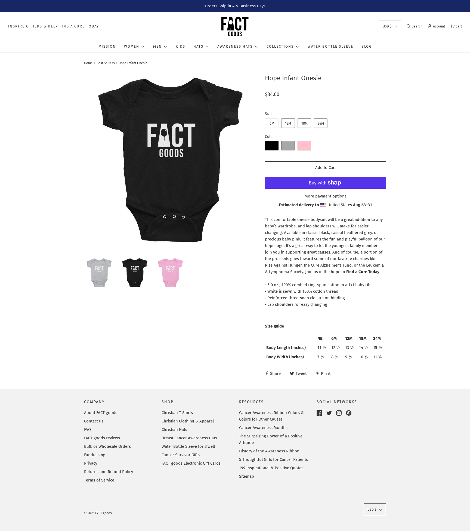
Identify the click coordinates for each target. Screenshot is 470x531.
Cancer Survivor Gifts (181, 454)
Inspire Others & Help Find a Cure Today (53, 26)
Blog (366, 46)
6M (272, 123)
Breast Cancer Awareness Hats (189, 438)
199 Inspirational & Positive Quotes (271, 467)
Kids (180, 46)
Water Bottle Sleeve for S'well (188, 446)
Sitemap (246, 476)
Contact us (93, 421)
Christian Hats (174, 429)
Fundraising (94, 454)
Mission (107, 46)
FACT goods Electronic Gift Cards (191, 463)
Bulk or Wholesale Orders (107, 446)
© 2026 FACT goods (98, 513)
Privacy (90, 463)
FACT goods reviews (102, 438)
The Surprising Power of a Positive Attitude (270, 439)
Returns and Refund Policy (108, 471)
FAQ (87, 429)
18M (304, 123)
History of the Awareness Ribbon (269, 451)
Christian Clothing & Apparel (188, 421)
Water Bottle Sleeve (330, 46)
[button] (390, 26)
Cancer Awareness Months (263, 427)
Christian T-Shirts (177, 412)
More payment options (326, 196)
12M (288, 123)
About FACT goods (100, 412)
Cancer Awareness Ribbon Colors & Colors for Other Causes (271, 416)
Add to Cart (325, 167)
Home (88, 63)
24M (321, 123)
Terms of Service (99, 480)
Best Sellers (106, 63)
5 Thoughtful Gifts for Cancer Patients (273, 459)
